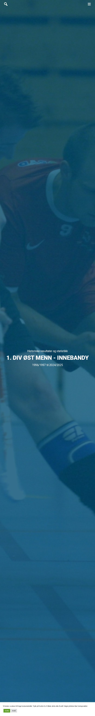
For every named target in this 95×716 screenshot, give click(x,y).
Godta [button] (7, 711)
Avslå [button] (14, 711)
